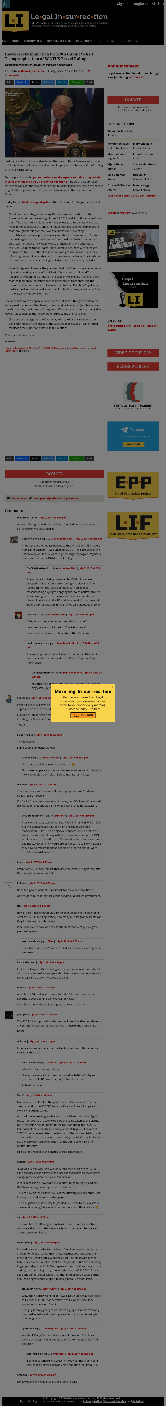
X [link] (112, 687)
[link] (83, 687)
